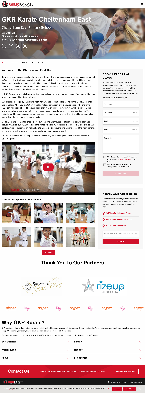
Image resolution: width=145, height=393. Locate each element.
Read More (130, 389)
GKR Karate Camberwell (116, 226)
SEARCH (120, 242)
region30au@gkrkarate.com (32, 40)
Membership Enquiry (125, 372)
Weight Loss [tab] (9, 350)
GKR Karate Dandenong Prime (119, 219)
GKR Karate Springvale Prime (118, 213)
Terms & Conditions (124, 159)
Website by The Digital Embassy (132, 382)
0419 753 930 (8, 40)
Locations (14, 63)
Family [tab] (78, 342)
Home (4, 63)
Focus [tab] (5, 358)
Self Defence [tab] (9, 342)
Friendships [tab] (81, 358)
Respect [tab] (79, 350)
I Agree (117, 389)
